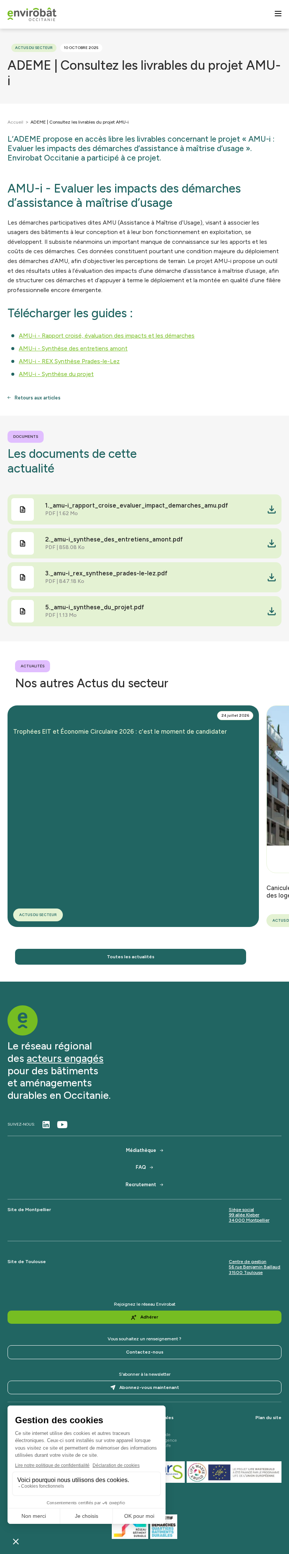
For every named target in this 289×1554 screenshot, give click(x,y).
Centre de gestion (247, 1261)
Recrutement (141, 1184)
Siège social (241, 1209)
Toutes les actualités (130, 956)
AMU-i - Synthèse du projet (56, 374)
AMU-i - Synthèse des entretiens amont (73, 348)
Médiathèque (141, 1150)
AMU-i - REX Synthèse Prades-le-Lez (69, 361)
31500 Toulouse (246, 1272)
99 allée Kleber (244, 1215)
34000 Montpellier (249, 1220)
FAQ (141, 1167)
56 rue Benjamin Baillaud (254, 1267)
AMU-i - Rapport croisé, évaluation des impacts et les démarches (107, 335)
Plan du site (268, 1417)
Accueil (15, 122)
